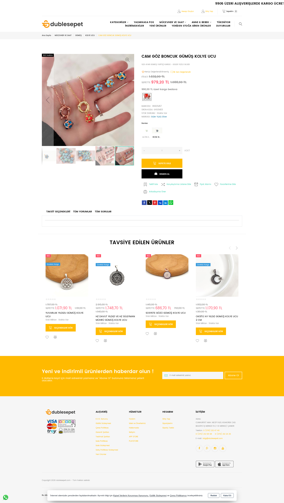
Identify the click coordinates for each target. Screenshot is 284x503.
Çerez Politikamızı (178, 495)
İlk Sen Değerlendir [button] (182, 72)
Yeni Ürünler (101, 454)
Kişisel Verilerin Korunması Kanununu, (131, 495)
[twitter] (149, 202)
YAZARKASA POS (144, 22)
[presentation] (229, 248)
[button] (128, 60)
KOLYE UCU (90, 35)
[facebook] (144, 202)
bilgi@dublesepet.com (213, 438)
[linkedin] (165, 202)
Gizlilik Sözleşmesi (103, 423)
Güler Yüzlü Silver (159, 116)
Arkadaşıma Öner (157, 191)
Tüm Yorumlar (82, 212)
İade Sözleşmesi (103, 445)
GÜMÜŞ (78, 35)
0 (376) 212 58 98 (204, 434)
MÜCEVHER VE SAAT (63, 35)
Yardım (132, 419)
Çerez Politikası (102, 427)
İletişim (132, 432)
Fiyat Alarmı (205, 184)
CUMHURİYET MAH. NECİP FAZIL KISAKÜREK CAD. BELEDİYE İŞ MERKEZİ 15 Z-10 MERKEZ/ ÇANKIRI (216, 424)
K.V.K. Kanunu (102, 419)
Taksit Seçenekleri (58, 212)
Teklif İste (153, 184)
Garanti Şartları (102, 432)
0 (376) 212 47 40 (211, 430)
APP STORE (133, 436)
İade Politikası (102, 441)
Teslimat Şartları (103, 436)
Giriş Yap (209, 11)
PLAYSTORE (133, 441)
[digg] (160, 202)
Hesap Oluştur (187, 11)
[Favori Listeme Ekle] (47, 337)
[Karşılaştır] (55, 337)
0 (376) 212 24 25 (223, 434)
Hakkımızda (134, 427)
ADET (187, 150)
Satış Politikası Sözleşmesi (107, 450)
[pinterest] (155, 202)
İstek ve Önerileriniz (137, 423)
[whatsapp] (170, 202)
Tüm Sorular (103, 212)
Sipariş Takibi (168, 427)
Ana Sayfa (46, 35)
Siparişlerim (167, 423)
